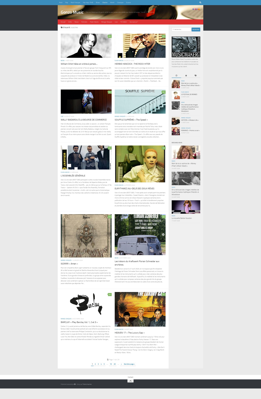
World (112, 2)
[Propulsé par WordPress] (75, 384)
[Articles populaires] (186, 76)
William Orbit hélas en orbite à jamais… (79, 64)
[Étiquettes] (195, 76)
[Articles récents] (176, 76)
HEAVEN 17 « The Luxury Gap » (130, 332)
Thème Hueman (87, 384)
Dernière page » (129, 364)
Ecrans (128, 2)
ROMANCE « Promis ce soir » (190, 130)
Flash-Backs (94, 22)
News (77, 22)
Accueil (63, 22)
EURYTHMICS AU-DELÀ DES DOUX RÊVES (134, 188)
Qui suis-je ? (134, 22)
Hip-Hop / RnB (88, 2)
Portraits (84, 22)
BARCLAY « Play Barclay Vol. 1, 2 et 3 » (79, 322)
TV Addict (123, 22)
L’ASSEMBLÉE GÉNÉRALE (73, 175)
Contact (130, 377)
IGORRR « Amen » (69, 263)
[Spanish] (199, 9)
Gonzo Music (72, 12)
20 (115, 364)
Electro (105, 2)
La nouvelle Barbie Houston (182, 218)
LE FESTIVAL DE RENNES (189, 94)
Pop (66, 2)
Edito (70, 22)
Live (116, 22)
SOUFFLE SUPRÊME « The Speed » (131, 119)
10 (111, 364)
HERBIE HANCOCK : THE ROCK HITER (132, 64)
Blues (98, 2)
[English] (196, 9)
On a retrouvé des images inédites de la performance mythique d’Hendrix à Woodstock (185, 192)
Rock (60, 2)
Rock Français (75, 2)
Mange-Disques (106, 22)
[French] (194, 9)
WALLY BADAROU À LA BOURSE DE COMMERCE (84, 119)
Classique (120, 2)
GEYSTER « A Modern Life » (190, 120)
